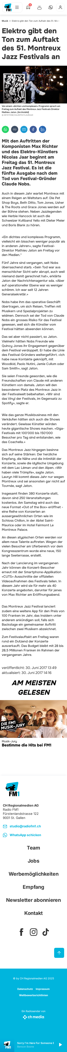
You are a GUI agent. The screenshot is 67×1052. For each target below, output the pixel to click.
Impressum (43, 988)
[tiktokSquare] (46, 932)
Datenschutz (25, 988)
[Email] (24, 129)
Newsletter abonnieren (33, 900)
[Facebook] (33, 129)
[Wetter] (39, 7)
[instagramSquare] (34, 932)
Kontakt (33, 913)
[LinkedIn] (42, 129)
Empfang (33, 887)
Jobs (33, 861)
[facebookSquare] (21, 932)
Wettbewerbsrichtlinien (33, 995)
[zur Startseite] (8, 7)
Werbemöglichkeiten (34, 874)
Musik (5, 21)
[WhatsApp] (5, 129)
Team (33, 848)
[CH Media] (33, 1016)
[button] (50, 7)
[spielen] (60, 1044)
